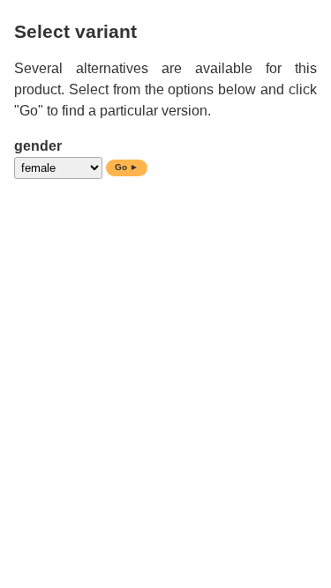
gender (38, 145)
